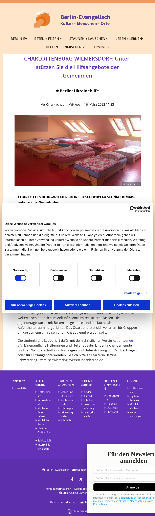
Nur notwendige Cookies (28, 305)
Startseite (18, 381)
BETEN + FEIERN (47, 38)
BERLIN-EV (19, 38)
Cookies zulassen (126, 305)
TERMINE (99, 47)
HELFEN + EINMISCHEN (64, 47)
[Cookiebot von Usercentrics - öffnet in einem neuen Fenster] (132, 209)
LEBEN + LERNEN (129, 38)
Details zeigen (132, 293)
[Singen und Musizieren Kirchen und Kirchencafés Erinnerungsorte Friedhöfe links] (107, 38)
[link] (48, 38)
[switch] (58, 278)
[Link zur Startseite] (77, 18)
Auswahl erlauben (77, 305)
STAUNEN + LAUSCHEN (87, 38)
